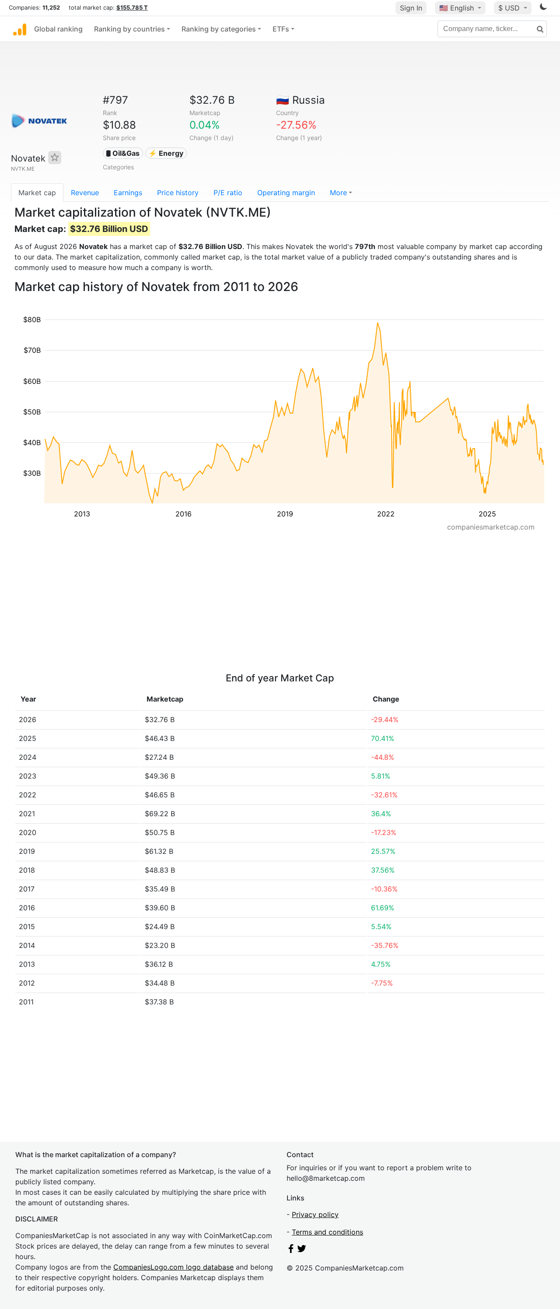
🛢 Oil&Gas (123, 153)
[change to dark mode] (543, 8)
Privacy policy (315, 1214)
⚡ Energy (165, 153)
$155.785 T (132, 7)
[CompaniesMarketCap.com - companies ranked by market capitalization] (19, 28)
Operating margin (286, 192)
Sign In (411, 8)
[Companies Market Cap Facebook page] (291, 1250)
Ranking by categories (219, 29)
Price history (178, 192)
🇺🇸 (456, 8)
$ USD (510, 8)
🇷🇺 (300, 100)
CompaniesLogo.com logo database (173, 1267)
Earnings (128, 192)
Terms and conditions (327, 1232)
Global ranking (58, 29)
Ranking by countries (129, 29)
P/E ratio (228, 192)
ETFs (281, 29)
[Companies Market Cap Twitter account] (302, 1250)
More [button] (338, 192)
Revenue (85, 192)
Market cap (37, 192)
